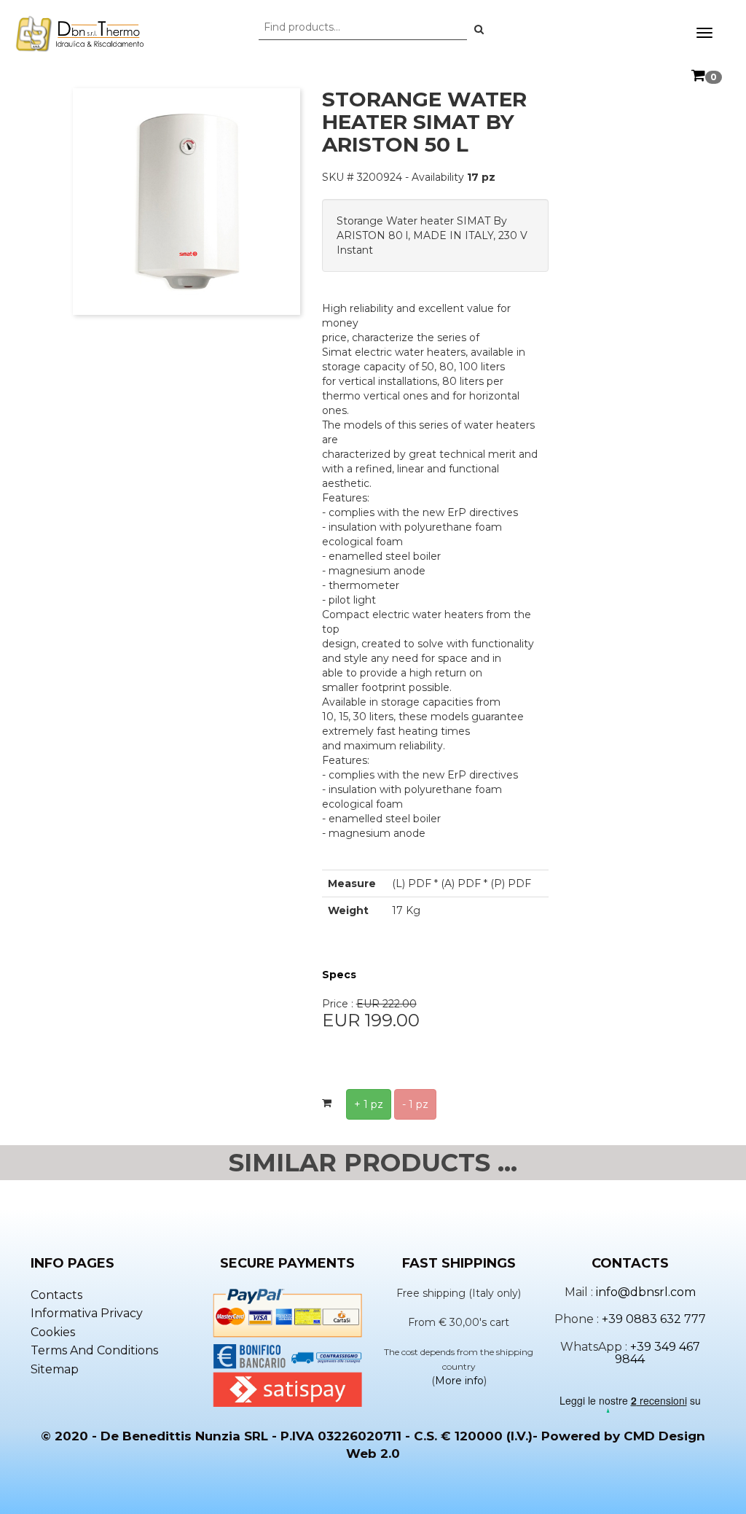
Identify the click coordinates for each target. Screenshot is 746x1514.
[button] (479, 29)
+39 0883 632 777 (654, 1319)
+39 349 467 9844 (657, 1353)
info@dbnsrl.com (646, 1292)
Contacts (56, 1295)
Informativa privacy (87, 1313)
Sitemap (55, 1369)
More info (459, 1380)
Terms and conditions (94, 1350)
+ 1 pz (368, 1104)
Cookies (53, 1332)
